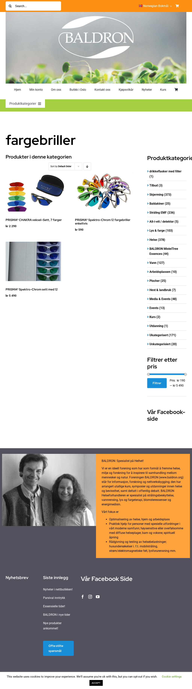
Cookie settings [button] (172, 676)
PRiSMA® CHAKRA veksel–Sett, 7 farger (34, 220)
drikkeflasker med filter (165, 171)
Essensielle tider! (54, 606)
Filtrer (157, 383)
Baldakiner (156, 203)
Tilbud (153, 185)
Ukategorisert (158, 335)
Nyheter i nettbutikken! (58, 589)
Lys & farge (157, 230)
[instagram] (90, 597)
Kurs (152, 317)
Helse (153, 240)
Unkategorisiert (159, 344)
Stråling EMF (158, 212)
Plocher (154, 281)
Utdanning (156, 326)
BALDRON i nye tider (56, 614)
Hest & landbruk (160, 290)
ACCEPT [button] (96, 683)
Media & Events (159, 299)
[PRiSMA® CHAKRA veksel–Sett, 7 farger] (35, 192)
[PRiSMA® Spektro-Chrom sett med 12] (35, 261)
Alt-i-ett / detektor (161, 221)
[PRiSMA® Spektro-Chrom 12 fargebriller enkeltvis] (104, 192)
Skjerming (156, 194)
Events (153, 308)
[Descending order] (87, 166)
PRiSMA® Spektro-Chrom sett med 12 (32, 289)
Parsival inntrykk (54, 598)
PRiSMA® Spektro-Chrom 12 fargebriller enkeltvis (102, 221)
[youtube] (98, 597)
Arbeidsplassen (159, 272)
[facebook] (83, 597)
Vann (152, 263)
